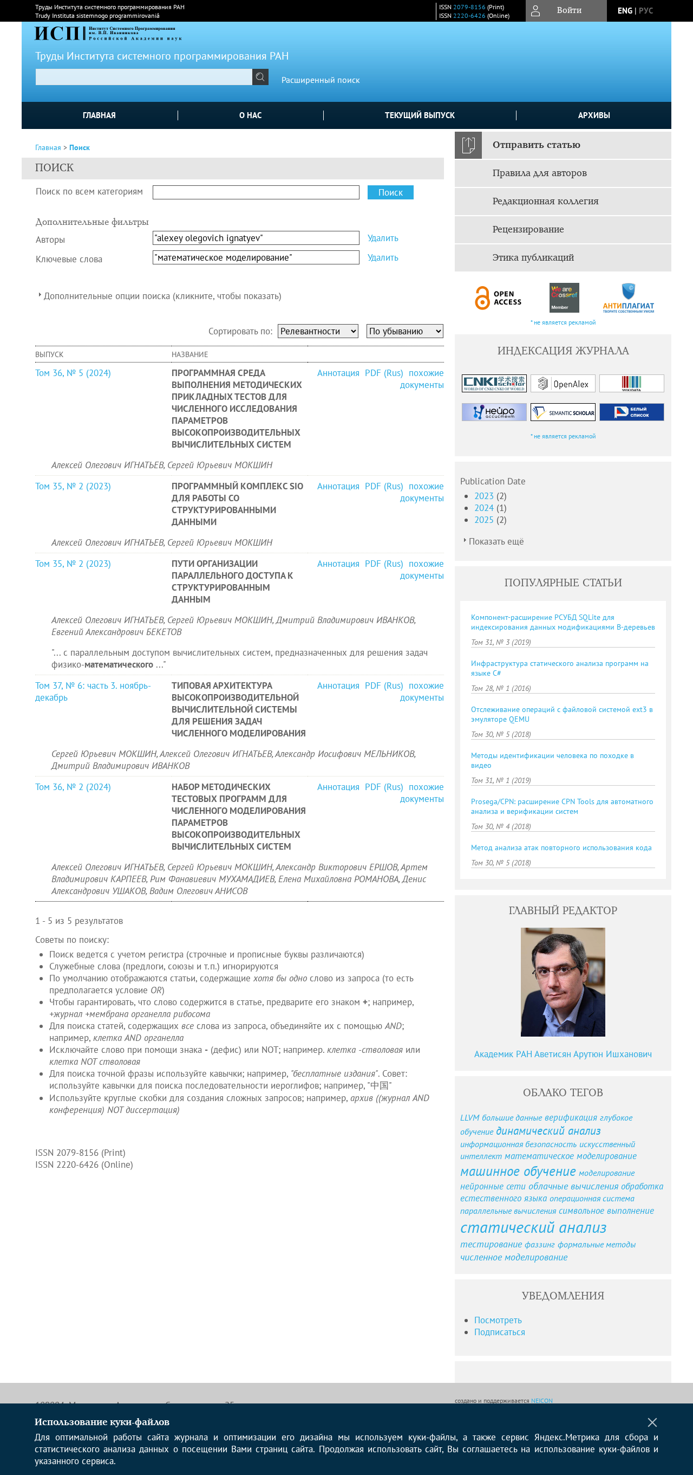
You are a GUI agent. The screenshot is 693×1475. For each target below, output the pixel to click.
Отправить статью (536, 145)
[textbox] (144, 77)
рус (646, 10)
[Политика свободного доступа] (498, 298)
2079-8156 (469, 7)
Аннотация (339, 373)
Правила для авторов (540, 173)
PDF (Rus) (384, 373)
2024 (485, 508)
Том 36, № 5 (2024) (73, 373)
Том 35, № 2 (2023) (73, 486)
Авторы (50, 239)
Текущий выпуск (420, 115)
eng (625, 10)
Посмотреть (498, 1320)
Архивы (594, 115)
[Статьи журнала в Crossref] (564, 298)
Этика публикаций (533, 258)
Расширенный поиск (321, 79)
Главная (99, 115)
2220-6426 (469, 15)
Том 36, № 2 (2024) (73, 787)
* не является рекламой (563, 322)
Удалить (383, 238)
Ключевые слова (69, 259)
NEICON (542, 1400)
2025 (485, 520)
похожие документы (422, 379)
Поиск (79, 147)
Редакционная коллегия (546, 201)
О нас (250, 115)
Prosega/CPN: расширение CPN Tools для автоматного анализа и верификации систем (562, 806)
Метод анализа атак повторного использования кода (561, 847)
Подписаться (499, 1332)
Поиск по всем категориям (89, 191)
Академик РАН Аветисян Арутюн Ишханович (563, 1054)
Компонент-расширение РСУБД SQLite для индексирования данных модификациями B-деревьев (563, 622)
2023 (485, 496)
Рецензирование (528, 230)
